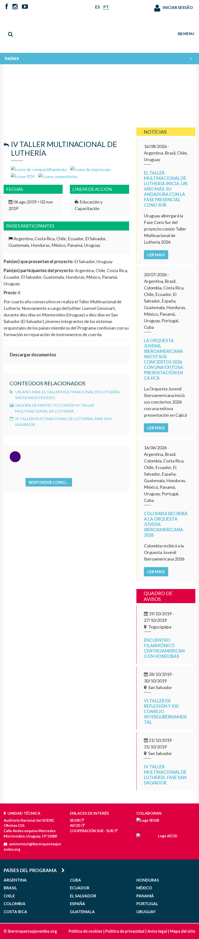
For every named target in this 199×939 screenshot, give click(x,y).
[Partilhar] (39, 169)
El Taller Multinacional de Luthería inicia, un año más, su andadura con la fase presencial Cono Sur (165, 189)
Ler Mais (156, 254)
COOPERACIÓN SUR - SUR (91, 831)
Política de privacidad (124, 931)
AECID (75, 825)
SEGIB (75, 820)
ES (97, 6)
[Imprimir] (90, 169)
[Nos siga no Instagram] (15, 7)
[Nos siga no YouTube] (25, 7)
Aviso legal (157, 931)
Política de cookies (85, 931)
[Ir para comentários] (58, 176)
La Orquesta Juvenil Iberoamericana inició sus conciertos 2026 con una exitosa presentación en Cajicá (163, 359)
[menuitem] (99, 58)
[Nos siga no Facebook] (6, 7)
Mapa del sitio (182, 931)
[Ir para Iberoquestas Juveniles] (99, 32)
